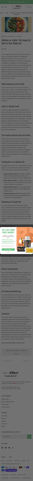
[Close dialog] (31, 228)
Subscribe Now (8, 249)
